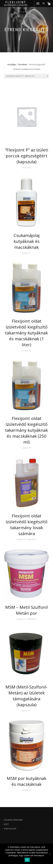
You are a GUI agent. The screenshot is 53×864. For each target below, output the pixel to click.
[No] (49, 853)
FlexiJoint (15, 2)
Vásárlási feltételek (13, 819)
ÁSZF (6, 824)
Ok (27, 860)
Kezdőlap (11, 64)
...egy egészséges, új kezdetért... (16, 5)
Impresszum (10, 828)
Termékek (22, 64)
